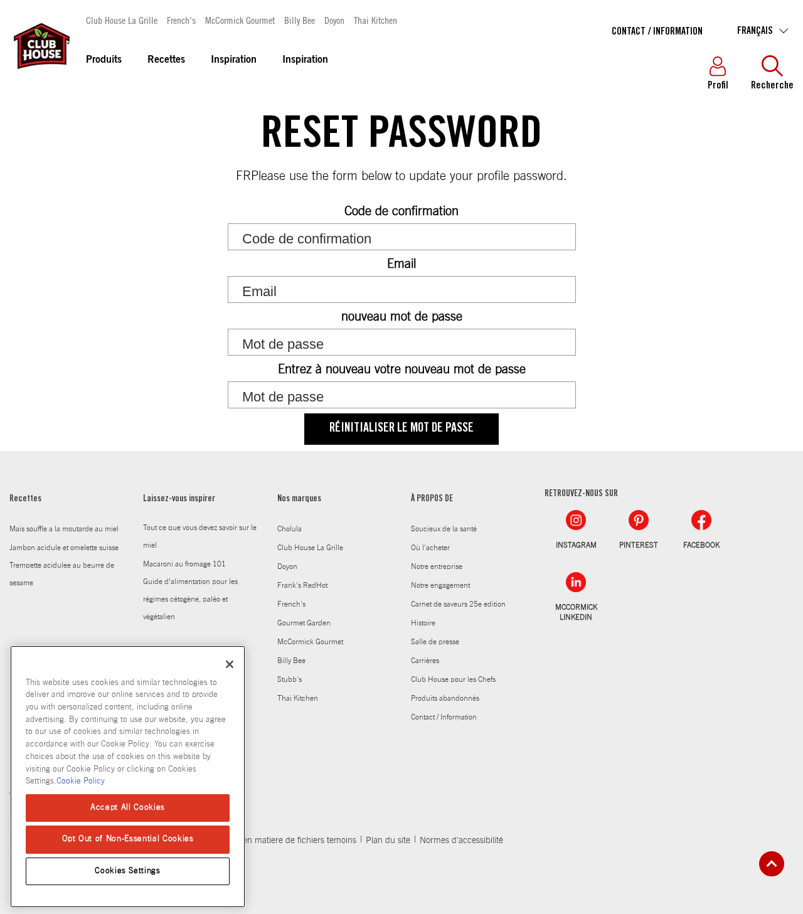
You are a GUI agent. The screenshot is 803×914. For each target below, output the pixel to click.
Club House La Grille (121, 20)
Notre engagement (440, 585)
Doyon (334, 20)
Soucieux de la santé (444, 529)
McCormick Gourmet (240, 20)
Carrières (425, 660)
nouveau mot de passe (401, 317)
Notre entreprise (436, 566)
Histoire (423, 623)
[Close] (229, 664)
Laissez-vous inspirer (179, 499)
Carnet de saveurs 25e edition (458, 604)
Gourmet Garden (304, 623)
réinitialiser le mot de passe (401, 429)
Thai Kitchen (375, 20)
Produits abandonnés (445, 698)
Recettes (166, 60)
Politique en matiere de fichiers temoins (282, 840)
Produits (104, 60)
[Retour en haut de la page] (771, 863)
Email (401, 264)
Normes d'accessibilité (461, 840)
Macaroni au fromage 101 (184, 564)
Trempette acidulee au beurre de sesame (61, 574)
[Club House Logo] (40, 74)
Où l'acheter (430, 547)
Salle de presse (435, 642)
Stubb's (289, 679)
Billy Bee (299, 20)
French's (181, 20)
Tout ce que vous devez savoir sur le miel (200, 536)
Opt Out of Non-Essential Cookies (128, 839)
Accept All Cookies (127, 808)
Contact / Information (657, 32)
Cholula (289, 529)
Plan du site (388, 840)
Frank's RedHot (302, 585)
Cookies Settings (128, 871)
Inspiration (234, 60)
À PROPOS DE (432, 499)
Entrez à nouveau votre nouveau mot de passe (402, 369)
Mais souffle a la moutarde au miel (64, 529)
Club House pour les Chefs (453, 679)
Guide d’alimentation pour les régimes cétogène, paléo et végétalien (190, 599)
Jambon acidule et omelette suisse (64, 547)
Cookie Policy (80, 781)
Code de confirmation (401, 211)
